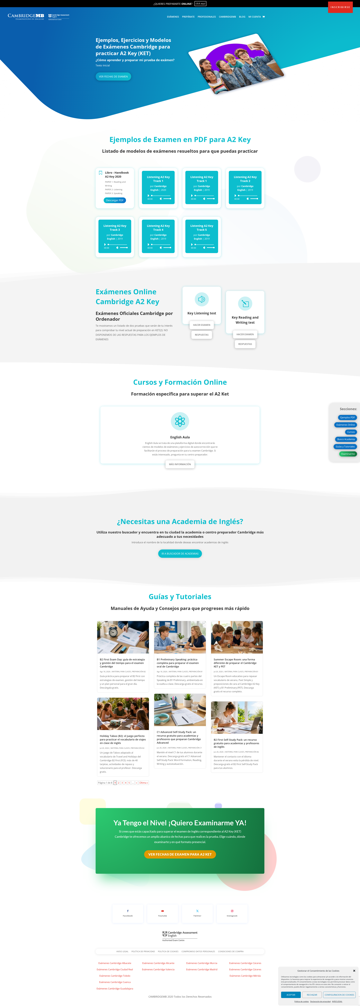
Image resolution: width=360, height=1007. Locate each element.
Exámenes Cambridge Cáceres (245, 963)
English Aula (180, 437)
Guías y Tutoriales (345, 446)
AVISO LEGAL (337, 1001)
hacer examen (201, 324)
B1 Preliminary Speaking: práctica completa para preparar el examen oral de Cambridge (178, 663)
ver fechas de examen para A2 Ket (180, 854)
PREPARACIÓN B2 (139, 671)
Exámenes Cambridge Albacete (114, 963)
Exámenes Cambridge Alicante (158, 963)
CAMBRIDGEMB (227, 16)
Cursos (351, 431)
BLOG (242, 16)
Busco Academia (346, 439)
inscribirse (340, 7)
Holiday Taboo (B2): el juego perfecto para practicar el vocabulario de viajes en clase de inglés (123, 739)
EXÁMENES (173, 16)
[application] (158, 197)
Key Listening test (201, 313)
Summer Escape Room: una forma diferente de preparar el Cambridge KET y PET (235, 663)
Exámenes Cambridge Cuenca (115, 982)
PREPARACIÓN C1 (195, 748)
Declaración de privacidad (320, 1001)
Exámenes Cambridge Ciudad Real (115, 969)
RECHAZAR (312, 994)
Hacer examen (245, 334)
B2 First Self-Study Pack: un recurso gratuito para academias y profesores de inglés (236, 743)
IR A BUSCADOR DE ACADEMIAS (180, 553)
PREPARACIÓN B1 (196, 671)
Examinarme (348, 453)
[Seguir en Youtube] (162, 911)
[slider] (166, 198)
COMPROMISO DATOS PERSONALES (198, 951)
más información (180, 464)
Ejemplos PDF (347, 417)
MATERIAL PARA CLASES (121, 671)
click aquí (200, 3)
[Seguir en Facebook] (128, 911)
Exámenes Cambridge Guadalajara (115, 988)
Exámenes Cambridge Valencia (158, 969)
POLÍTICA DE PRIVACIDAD (143, 951)
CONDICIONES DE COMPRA (231, 951)
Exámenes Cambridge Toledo (114, 975)
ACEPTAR (291, 994)
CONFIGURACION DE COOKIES (339, 994)
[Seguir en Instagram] (232, 911)
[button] (354, 970)
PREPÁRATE (188, 16)
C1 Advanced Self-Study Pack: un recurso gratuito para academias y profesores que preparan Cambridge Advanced (179, 737)
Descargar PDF (114, 200)
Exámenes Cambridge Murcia (201, 963)
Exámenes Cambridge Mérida (245, 975)
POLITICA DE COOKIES (168, 951)
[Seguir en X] (197, 911)
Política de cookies (301, 1001)
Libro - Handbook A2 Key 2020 (117, 174)
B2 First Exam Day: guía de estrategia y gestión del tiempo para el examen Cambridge (122, 663)
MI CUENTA (254, 16)
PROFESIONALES (207, 16)
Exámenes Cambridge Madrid (201, 969)
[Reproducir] (148, 195)
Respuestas (202, 334)
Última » (143, 782)
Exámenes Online (346, 424)
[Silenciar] (161, 198)
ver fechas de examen (113, 76)
